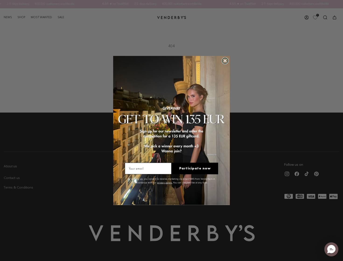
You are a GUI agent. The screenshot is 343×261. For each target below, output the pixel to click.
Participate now (195, 168)
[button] (331, 249)
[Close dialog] (225, 61)
